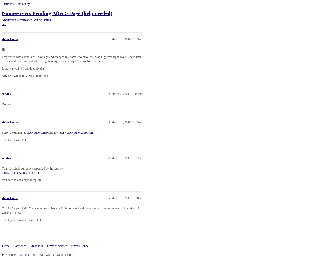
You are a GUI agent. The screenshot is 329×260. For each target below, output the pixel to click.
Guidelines (36, 245)
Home (6, 245)
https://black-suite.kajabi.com (76, 132)
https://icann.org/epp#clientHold (21, 172)
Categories (19, 245)
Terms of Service (57, 245)
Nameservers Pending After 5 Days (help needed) (57, 13)
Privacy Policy (79, 245)
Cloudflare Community (16, 4)
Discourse (23, 254)
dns (4, 24)
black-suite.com (36, 132)
